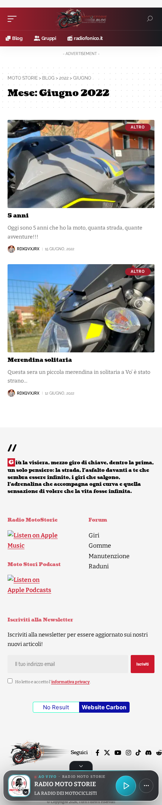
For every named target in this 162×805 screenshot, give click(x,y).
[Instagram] (128, 753)
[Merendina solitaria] (81, 308)
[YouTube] (118, 753)
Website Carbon (104, 707)
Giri (94, 535)
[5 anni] (81, 164)
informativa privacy (70, 682)
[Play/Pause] (126, 786)
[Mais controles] (146, 786)
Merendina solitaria (40, 360)
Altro (138, 127)
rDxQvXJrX (28, 249)
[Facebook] (97, 753)
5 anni (18, 216)
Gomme (100, 545)
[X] (107, 753)
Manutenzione (109, 556)
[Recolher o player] (81, 766)
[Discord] (148, 753)
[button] (14, 19)
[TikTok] (138, 753)
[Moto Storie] (81, 19)
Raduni (99, 566)
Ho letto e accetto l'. (52, 682)
